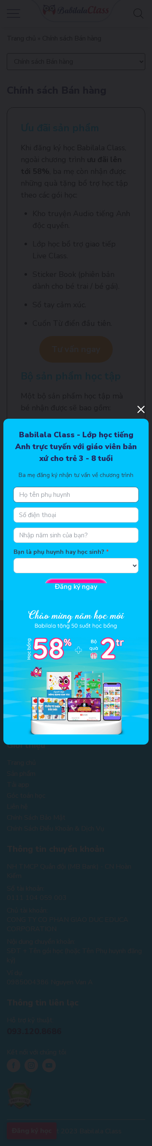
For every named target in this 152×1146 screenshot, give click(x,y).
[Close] (141, 409)
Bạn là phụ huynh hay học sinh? (59, 552)
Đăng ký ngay (76, 586)
